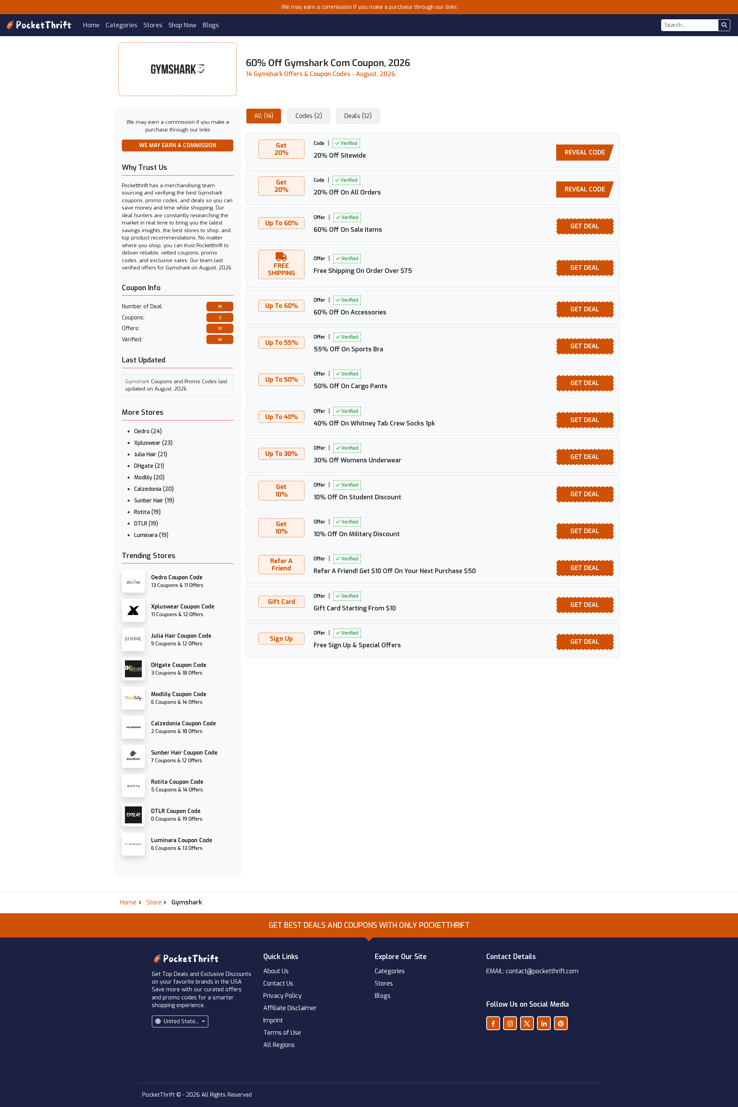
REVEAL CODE (585, 152)
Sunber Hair (154, 500)
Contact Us (278, 983)
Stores (152, 25)
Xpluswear (153, 443)
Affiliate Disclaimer (290, 1008)
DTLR (146, 523)
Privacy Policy (282, 996)
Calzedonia (154, 489)
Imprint (273, 1020)
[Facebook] (493, 1023)
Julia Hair (150, 454)
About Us (276, 971)
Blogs (211, 25)
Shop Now (182, 25)
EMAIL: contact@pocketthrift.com (532, 971)
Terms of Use (282, 1033)
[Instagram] (510, 1023)
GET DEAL (584, 226)
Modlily (149, 477)
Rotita (147, 512)
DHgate (149, 466)
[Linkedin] (543, 1023)
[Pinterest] (560, 1023)
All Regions (279, 1045)
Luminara (151, 535)
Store (153, 902)
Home (91, 25)
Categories (121, 25)
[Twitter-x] (527, 1023)
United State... (181, 1021)
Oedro (148, 431)
